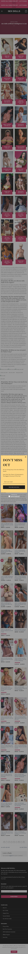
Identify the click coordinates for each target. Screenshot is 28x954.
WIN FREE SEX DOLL (14, 487)
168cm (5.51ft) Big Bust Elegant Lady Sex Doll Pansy (16, 951)
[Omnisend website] (14, 496)
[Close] (25, 457)
